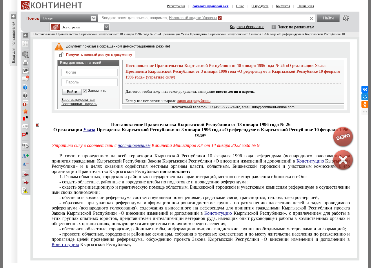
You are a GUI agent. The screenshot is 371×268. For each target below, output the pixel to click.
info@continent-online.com (273, 107)
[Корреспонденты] (25, 174)
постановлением (134, 145)
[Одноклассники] (364, 104)
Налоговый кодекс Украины (193, 18)
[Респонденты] (25, 182)
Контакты (283, 6)
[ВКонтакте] (364, 89)
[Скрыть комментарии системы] (25, 78)
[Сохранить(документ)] (25, 54)
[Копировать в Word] (25, 70)
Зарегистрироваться (78, 100)
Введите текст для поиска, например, (159, 18)
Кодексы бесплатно (247, 27)
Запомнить (97, 91)
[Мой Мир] (364, 96)
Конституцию (218, 213)
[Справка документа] (25, 95)
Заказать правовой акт (210, 6)
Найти (328, 18)
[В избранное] (25, 111)
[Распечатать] (25, 62)
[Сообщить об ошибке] (25, 190)
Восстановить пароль (79, 104)
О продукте (260, 6)
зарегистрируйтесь (193, 101)
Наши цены (305, 6)
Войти (72, 92)
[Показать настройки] (345, 17)
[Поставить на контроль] (25, 103)
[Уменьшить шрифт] (25, 164)
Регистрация (176, 6)
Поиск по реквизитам (295, 27)
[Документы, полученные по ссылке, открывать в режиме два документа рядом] (25, 44)
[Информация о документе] (25, 86)
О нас (240, 6)
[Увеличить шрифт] (25, 155)
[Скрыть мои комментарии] (25, 127)
